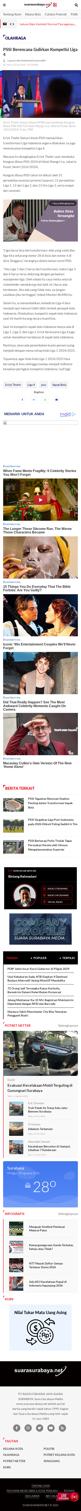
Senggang (52, 1461)
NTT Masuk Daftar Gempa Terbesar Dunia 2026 (46, 1265)
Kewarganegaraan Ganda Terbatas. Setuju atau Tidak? (51, 1247)
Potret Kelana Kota (59, 1454)
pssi (43, 384)
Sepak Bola (59, 384)
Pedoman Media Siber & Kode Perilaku (32, 1491)
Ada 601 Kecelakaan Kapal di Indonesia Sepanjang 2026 (48, 1283)
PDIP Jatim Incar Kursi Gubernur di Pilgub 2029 (38, 968)
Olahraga (15, 38)
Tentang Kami (12, 14)
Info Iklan (52, 1496)
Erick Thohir (13, 384)
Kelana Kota (33, 14)
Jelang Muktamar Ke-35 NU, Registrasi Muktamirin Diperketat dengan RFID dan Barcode (40, 1001)
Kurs (7, 1467)
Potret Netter (14, 1461)
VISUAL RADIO (55, 902)
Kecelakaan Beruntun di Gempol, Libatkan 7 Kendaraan (49, 1148)
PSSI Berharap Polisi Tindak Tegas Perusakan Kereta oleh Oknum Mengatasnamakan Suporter (50, 845)
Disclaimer (32, 1496)
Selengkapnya (68, 1025)
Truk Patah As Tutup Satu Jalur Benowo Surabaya (48, 1109)
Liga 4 (31, 384)
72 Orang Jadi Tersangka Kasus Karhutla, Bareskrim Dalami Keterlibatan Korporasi (34, 990)
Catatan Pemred (55, 14)
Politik (75, 14)
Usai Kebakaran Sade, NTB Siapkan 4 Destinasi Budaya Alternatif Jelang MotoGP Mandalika (37, 978)
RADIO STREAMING (58, 888)
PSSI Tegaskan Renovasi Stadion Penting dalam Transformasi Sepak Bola (50, 803)
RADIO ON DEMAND (58, 895)
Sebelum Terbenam (40, 1129)
